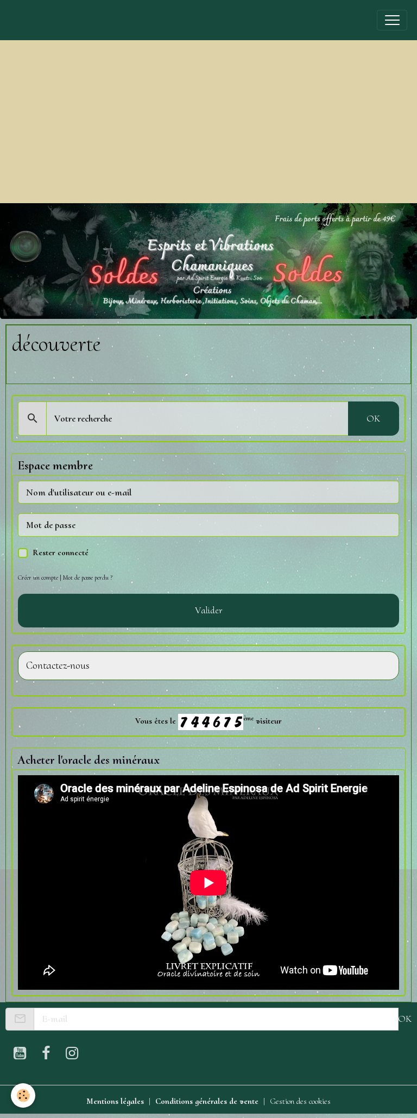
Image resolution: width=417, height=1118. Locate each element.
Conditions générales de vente (206, 1101)
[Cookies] (23, 1095)
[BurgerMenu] (392, 20)
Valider (209, 610)
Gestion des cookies (300, 1101)
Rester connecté (61, 552)
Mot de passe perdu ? (87, 577)
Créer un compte (38, 577)
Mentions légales (115, 1101)
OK (373, 418)
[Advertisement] (208, 122)
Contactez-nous (58, 666)
